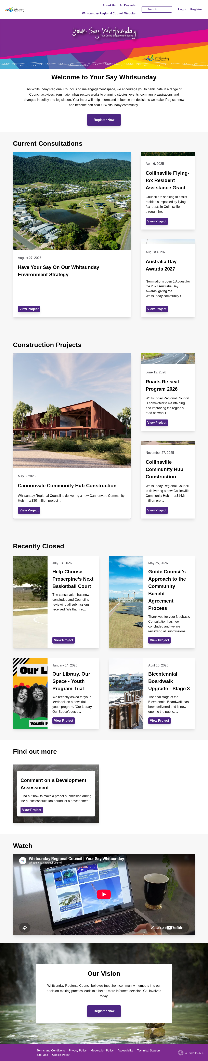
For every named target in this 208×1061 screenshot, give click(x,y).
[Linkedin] (18, 1053)
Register (196, 9)
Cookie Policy (60, 1054)
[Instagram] (24, 1053)
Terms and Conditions (51, 1050)
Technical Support (148, 1050)
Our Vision (104, 973)
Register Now (104, 120)
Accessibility (125, 1050)
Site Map (42, 1054)
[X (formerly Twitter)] (12, 1053)
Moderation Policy (102, 1050)
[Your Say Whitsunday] (24, 9)
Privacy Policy (78, 1050)
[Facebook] (6, 1053)
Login (182, 9)
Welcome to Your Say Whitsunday (104, 77)
